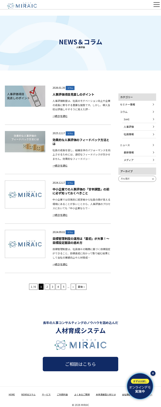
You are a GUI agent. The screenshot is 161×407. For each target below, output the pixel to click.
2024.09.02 (59, 232)
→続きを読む (60, 116)
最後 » (81, 287)
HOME (12, 394)
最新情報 (129, 152)
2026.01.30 (59, 87)
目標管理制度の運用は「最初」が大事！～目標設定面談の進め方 (81, 240)
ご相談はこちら (80, 364)
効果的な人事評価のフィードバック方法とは (81, 142)
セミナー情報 (127, 104)
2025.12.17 (59, 133)
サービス (46, 394)
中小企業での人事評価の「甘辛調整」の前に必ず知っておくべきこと (81, 191)
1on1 (127, 119)
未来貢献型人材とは (106, 394)
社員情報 (129, 134)
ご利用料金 (62, 394)
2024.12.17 (59, 182)
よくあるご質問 (82, 394)
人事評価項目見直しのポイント (73, 94)
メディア (129, 160)
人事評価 (129, 127)
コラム (124, 112)
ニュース (125, 145)
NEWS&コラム (28, 394)
